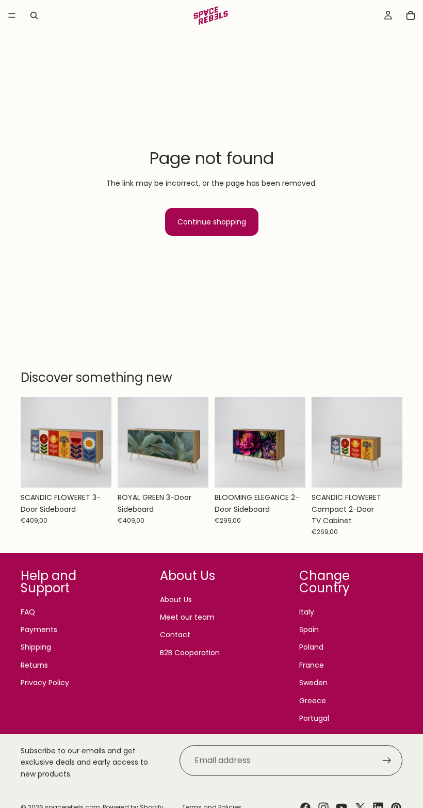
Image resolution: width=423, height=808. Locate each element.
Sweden (313, 682)
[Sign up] (387, 760)
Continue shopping (211, 222)
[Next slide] (100, 442)
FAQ (28, 612)
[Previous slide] (32, 442)
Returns (34, 665)
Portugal (314, 718)
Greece (312, 701)
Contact (175, 634)
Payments (39, 629)
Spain (309, 629)
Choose (104, 471)
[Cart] (410, 15)
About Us (176, 599)
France (311, 665)
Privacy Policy (45, 682)
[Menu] (12, 15)
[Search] (34, 15)
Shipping (36, 647)
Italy (306, 612)
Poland (311, 647)
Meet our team (187, 617)
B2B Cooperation (190, 653)
